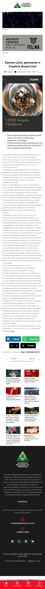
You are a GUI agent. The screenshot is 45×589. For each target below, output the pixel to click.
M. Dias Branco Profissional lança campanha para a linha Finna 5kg (31, 437)
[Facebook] (12, 541)
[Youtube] (32, 541)
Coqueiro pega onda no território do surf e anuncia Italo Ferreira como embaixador (31, 418)
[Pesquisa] (28, 583)
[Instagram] (19, 541)
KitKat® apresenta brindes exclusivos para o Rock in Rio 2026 (31, 380)
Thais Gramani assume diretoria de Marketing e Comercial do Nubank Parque (13, 381)
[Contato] (39, 583)
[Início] (6, 583)
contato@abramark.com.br (22, 523)
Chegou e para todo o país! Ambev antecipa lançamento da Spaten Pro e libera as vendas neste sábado (12, 419)
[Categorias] (17, 583)
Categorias (17, 586)
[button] (13, 339)
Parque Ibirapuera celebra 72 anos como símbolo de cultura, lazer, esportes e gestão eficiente (31, 399)
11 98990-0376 (22, 532)
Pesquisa (28, 586)
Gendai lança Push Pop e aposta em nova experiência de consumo (13, 398)
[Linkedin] (25, 541)
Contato (39, 586)
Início (6, 586)
